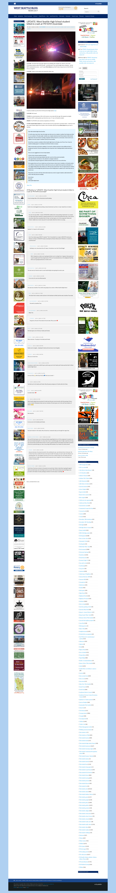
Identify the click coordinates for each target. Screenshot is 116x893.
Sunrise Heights (83, 702)
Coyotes (81, 514)
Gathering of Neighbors (85, 574)
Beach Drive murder (84, 495)
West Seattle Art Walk (84, 735)
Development (82, 536)
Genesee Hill (82, 579)
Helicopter (82, 590)
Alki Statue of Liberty (84, 484)
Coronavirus (82, 511)
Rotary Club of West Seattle (85, 663)
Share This (29, 185)
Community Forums (89, 16)
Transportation (83, 713)
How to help (82, 604)
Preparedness (82, 655)
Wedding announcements (85, 729)
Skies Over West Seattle (84, 684)
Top (27, 887)
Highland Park (82, 596)
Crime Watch (42, 16)
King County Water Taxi (85, 615)
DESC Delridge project (84, 533)
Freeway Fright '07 (83, 560)
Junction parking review (85, 607)
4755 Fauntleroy (83, 473)
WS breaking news (83, 852)
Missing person (83, 626)
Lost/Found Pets (54, 16)
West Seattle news (83, 789)
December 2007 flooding (85, 522)
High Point (82, 593)
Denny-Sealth (82, 530)
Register (85, 68)
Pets (80, 647)
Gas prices (81, 568)
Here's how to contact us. (48, 884)
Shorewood (82, 681)
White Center (82, 841)
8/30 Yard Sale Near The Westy (85, 451)
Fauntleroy (82, 555)
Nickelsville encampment (85, 634)
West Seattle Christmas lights (86, 749)
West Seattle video (83, 827)
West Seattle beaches (84, 738)
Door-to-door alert (83, 538)
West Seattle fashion (84, 759)
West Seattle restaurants (85, 813)
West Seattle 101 (83, 732)
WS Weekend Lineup (84, 864)
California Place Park (84, 503)
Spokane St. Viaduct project (85, 699)
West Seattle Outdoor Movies (86, 794)
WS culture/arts (83, 854)
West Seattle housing (84, 778)
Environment (82, 549)
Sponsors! (68, 16)
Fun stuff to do (82, 563)
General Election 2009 (84, 577)
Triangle (81, 716)
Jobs (48, 16)
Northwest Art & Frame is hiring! (86, 447)
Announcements (83, 486)
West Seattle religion (84, 811)
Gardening (81, 566)
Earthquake (82, 544)
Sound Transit (82, 687)
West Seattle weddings (84, 832)
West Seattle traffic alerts (85, 824)
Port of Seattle (82, 652)
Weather (81, 16)
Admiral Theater (83, 475)
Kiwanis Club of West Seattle (86, 618)
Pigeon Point (82, 649)
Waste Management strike (85, 727)
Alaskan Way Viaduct (84, 478)
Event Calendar (28, 16)
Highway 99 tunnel (83, 598)
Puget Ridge (82, 658)
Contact (35, 16)
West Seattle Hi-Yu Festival (85, 772)
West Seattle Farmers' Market (86, 756)
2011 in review (82, 467)
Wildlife (81, 843)
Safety (80, 666)
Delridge (81, 525)
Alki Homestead (83, 481)
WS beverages (82, 849)
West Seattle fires (83, 764)
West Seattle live (83, 786)
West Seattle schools (84, 819)
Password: (81, 74)
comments (21, 887)
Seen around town (83, 676)
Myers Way (82, 628)
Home (15, 16)
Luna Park (81, 623)
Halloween (82, 585)
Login (80, 68)
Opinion (81, 644)
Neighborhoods (83, 631)
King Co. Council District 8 (85, 612)
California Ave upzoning (85, 500)
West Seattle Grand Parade (85, 770)
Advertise (20, 16)
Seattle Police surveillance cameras (87, 669)
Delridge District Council (85, 527)
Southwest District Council (85, 692)
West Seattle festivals (84, 761)
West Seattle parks (83, 797)
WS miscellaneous (83, 862)
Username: (81, 71)
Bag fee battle (82, 492)
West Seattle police (83, 802)
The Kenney (82, 710)
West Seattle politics (84, 805)
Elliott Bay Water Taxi (84, 546)
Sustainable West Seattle (85, 705)
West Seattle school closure (85, 816)
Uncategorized (82, 718)
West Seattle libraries (84, 783)
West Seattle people (84, 800)
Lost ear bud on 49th (83, 455)
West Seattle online (83, 791)
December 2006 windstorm (85, 519)
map (55, 110)
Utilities (81, 721)
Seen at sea (82, 678)
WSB (30, 234)
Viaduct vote (82, 724)
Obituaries (61, 16)
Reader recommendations (85, 660)
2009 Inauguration (83, 464)
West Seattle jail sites (84, 780)
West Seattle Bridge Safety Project (87, 743)
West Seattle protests (84, 808)
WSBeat (81, 867)
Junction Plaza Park (84, 609)
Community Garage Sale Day (86, 508)
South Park (82, 689)
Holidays (81, 601)
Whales (81, 838)
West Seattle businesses (84, 746)
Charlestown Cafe (83, 505)
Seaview (81, 673)
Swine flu (81, 708)
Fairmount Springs (83, 552)
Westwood (81, 835)
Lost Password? (93, 79)
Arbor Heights (82, 489)
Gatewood (81, 571)
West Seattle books (83, 740)
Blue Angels (82, 497)
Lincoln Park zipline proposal (86, 620)
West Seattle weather (84, 830)
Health (81, 587)
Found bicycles (83, 557)
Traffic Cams (75, 16)
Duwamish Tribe (83, 541)
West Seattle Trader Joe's (85, 821)
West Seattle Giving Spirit (85, 767)
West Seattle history (84, 775)
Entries (15, 887)
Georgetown (82, 582)
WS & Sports (82, 846)
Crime (80, 516)
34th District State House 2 (85, 470)
